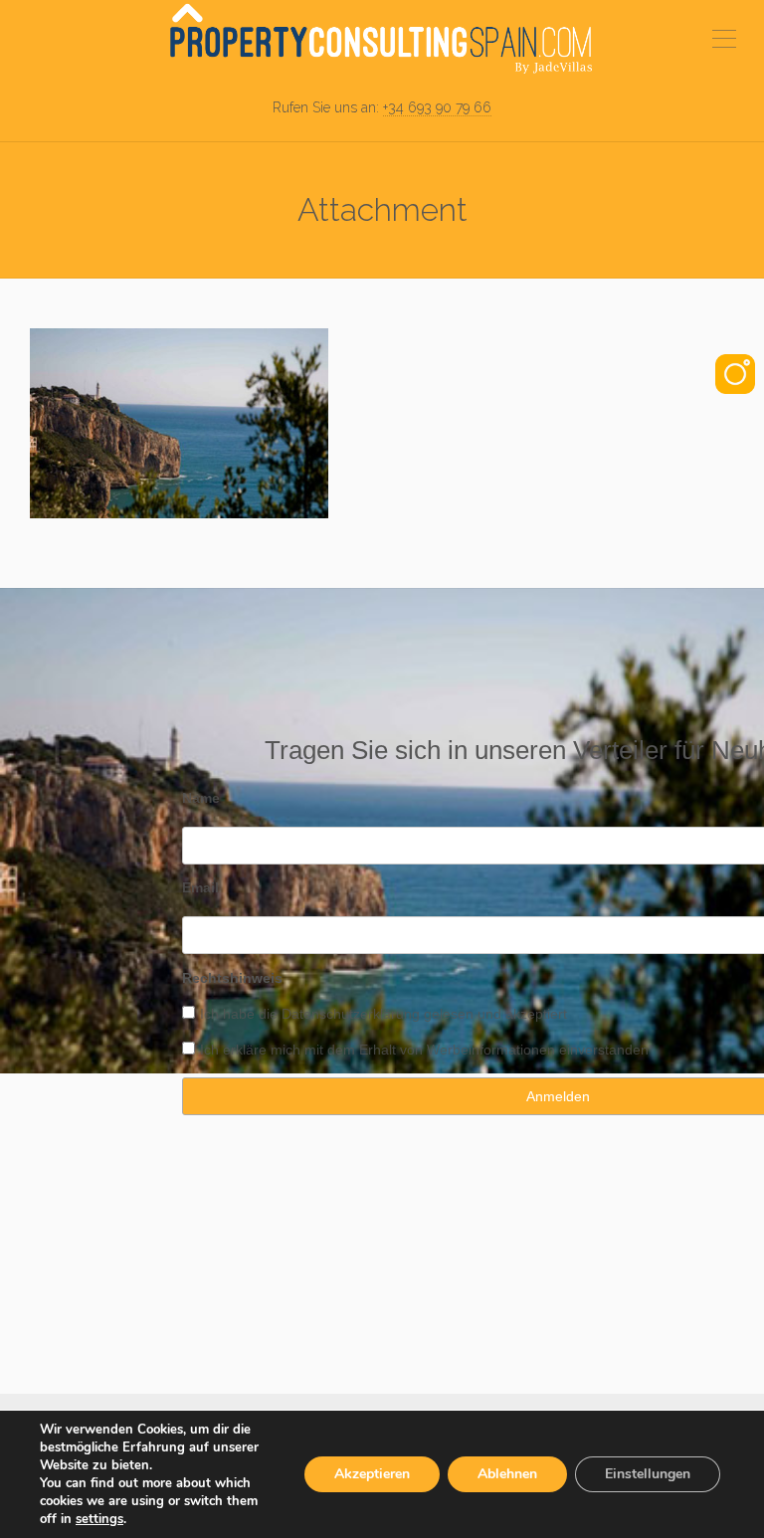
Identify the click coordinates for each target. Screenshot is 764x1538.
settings (99, 1519)
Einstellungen (647, 1473)
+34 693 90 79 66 (437, 107)
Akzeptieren (372, 1473)
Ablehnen (507, 1473)
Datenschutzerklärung (351, 1014)
